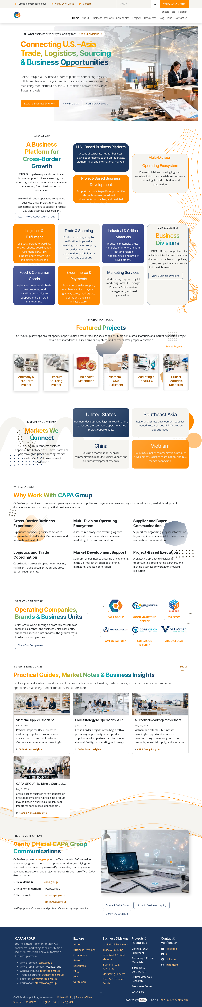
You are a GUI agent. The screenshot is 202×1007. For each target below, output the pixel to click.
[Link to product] (26, 363)
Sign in (183, 12)
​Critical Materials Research (176, 381)
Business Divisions (84, 950)
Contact (87, 3)
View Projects (71, 103)
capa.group (51, 882)
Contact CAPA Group (118, 905)
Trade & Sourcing (113, 950)
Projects (78, 960)
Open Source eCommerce (174, 1000)
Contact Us (79, 981)
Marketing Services (114, 974)
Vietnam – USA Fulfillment (116, 381)
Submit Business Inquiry (151, 905)
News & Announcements (33, 812)
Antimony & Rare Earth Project (26, 381)
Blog (76, 971)
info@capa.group (55, 895)
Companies (80, 955)
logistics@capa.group (44, 979)
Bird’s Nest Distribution (86, 379)
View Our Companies (30, 645)
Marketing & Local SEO (145, 379)
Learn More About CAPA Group (36, 216)
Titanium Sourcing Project (56, 381)
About (77, 944)
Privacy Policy (65, 997)
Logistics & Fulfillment (115, 944)
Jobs (76, 976)
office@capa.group (56, 901)
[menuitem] (75, 18)
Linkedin (171, 959)
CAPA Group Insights (30, 749)
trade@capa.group (53, 974)
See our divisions (89, 34)
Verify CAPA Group (64, 3)
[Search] (155, 4)
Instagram (172, 964)
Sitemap (18, 1002)
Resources (79, 966)
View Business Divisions (166, 275)
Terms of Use (84, 997)
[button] (101, 993)
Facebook (171, 948)
